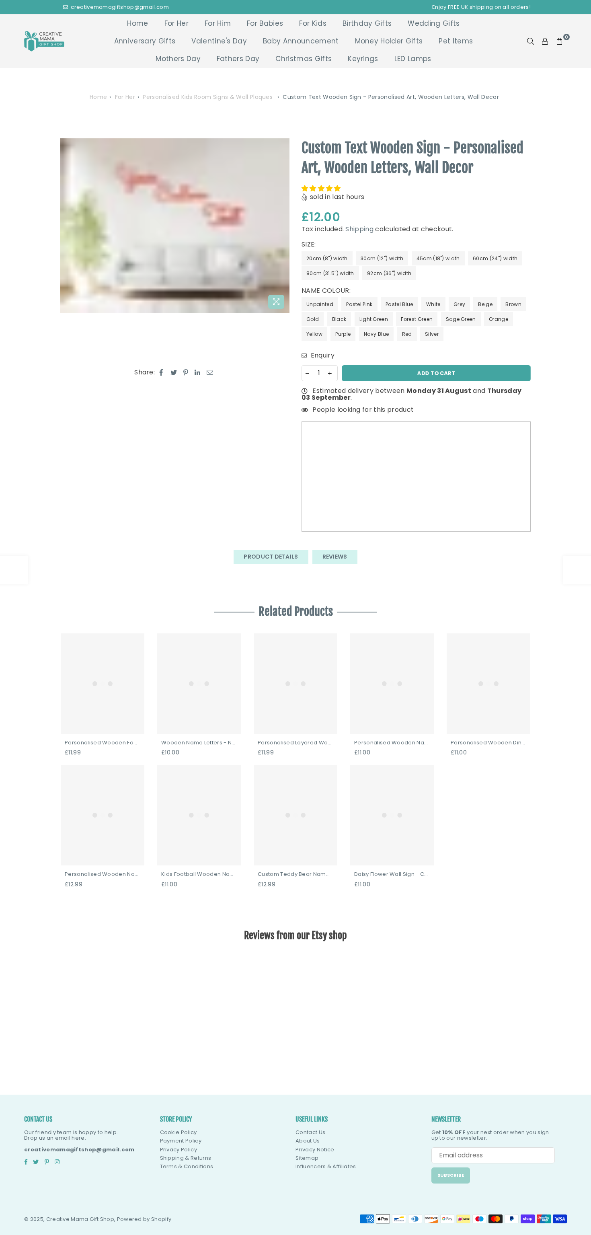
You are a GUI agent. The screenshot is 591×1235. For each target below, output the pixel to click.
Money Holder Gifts (389, 41)
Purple (343, 334)
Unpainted (319, 304)
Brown (513, 304)
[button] (322, 188)
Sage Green (461, 319)
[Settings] (545, 41)
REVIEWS (334, 557)
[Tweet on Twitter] (173, 372)
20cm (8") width (327, 258)
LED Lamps (412, 59)
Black (339, 319)
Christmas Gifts (303, 59)
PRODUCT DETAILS (271, 557)
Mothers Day (178, 59)
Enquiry (321, 355)
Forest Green (417, 319)
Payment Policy (180, 1141)
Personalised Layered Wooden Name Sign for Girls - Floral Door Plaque (295, 743)
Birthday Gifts (367, 23)
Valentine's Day (219, 41)
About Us (308, 1141)
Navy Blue (376, 334)
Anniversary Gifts (144, 41)
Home (137, 23)
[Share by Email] (210, 372)
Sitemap (307, 1158)
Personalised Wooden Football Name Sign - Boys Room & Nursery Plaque (102, 743)
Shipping (359, 229)
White (433, 304)
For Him (218, 23)
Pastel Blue (399, 304)
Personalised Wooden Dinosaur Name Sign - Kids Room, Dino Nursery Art (488, 743)
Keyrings (363, 59)
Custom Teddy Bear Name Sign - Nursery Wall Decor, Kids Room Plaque (295, 874)
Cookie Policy (178, 1132)
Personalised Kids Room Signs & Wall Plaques (208, 97)
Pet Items (456, 41)
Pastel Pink (359, 304)
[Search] (530, 41)
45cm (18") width (438, 258)
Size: (310, 244)
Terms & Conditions (186, 1166)
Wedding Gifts (434, 23)
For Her (176, 23)
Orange (498, 319)
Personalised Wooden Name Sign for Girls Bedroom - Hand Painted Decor (102, 874)
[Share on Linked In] (198, 372)
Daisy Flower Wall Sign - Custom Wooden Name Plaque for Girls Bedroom (392, 874)
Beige (485, 304)
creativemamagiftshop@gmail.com (119, 7)
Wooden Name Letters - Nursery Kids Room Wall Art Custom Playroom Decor (199, 743)
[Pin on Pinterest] (186, 372)
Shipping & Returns (185, 1158)
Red (407, 334)
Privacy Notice (315, 1149)
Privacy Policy (178, 1149)
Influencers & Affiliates (326, 1166)
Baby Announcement (301, 41)
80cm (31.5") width (330, 273)
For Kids (312, 23)
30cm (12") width (382, 258)
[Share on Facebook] (161, 372)
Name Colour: (327, 290)
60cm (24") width (495, 258)
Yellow (314, 334)
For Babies (265, 23)
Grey (459, 304)
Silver (432, 334)
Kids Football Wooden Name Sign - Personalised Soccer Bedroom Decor (199, 874)
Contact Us (310, 1132)
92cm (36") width (389, 273)
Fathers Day (238, 59)
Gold (312, 319)
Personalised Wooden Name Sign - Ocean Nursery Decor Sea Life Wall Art (392, 743)
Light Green (373, 319)
